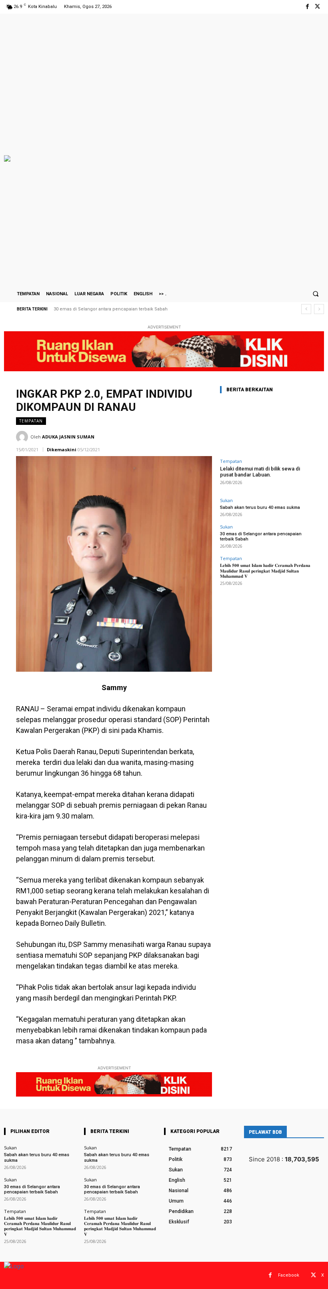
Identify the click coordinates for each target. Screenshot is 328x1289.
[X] (317, 7)
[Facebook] (307, 7)
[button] (315, 293)
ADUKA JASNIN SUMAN (68, 437)
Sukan (226, 500)
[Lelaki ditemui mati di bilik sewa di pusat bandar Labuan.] (266, 427)
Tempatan (31, 421)
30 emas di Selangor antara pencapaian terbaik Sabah (111, 309)
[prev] (306, 309)
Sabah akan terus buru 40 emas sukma (260, 507)
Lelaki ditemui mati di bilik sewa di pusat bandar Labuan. (260, 472)
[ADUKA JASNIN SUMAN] (23, 437)
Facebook (288, 1275)
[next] (319, 309)
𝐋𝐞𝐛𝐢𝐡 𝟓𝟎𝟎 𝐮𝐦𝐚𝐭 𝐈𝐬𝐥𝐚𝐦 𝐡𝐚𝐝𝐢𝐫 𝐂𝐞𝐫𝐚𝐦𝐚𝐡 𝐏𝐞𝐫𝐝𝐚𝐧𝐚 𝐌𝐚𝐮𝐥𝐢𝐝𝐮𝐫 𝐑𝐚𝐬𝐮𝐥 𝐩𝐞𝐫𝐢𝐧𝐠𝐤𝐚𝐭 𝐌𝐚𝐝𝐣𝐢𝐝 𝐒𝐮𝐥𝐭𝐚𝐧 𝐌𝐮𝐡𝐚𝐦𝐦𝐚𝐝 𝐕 (265, 570)
